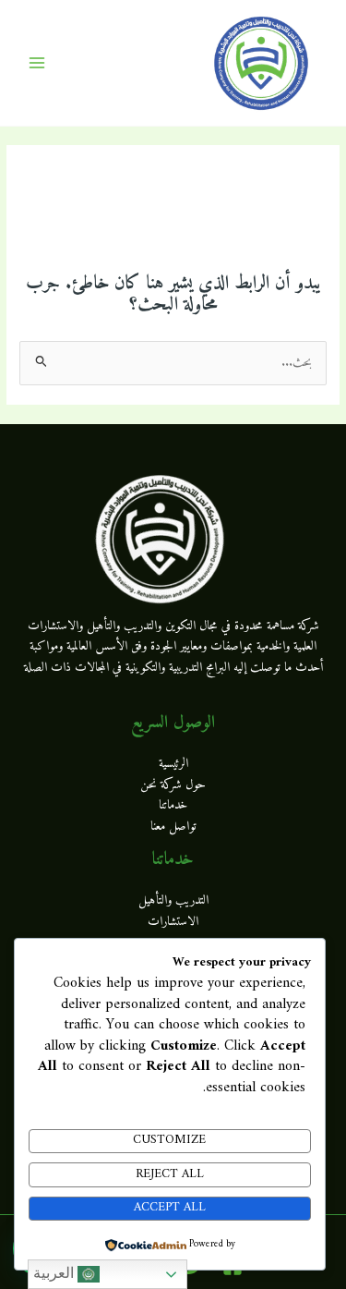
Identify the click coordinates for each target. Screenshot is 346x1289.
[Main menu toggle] (37, 63)
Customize (169, 1140)
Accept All (170, 1208)
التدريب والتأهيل (173, 901)
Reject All (170, 1174)
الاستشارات (173, 922)
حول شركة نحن (173, 785)
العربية (55, 1273)
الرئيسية (173, 764)
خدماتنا (173, 806)
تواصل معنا (173, 827)
